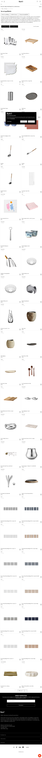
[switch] (21, 735)
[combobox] (21, 691)
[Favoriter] (37, 1)
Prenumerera (21, 705)
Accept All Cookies (31, 121)
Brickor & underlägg (5, 14)
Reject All (23, 121)
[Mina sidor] (4, 1)
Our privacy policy (12, 118)
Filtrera (5, 26)
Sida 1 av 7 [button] (20, 690)
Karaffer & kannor (14, 14)
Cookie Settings (9, 121)
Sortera (14, 26)
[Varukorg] (40, 1)
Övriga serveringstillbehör (24, 14)
